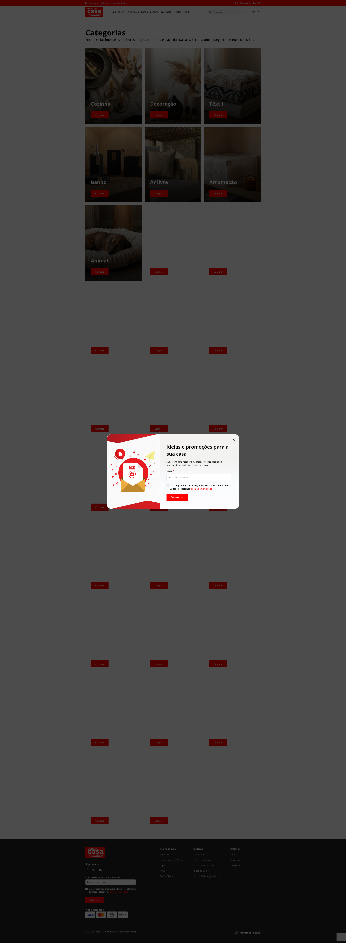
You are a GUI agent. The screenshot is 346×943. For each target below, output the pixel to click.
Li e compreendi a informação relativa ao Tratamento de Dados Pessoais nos (199, 487)
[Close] (234, 440)
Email (169, 470)
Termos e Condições (201, 488)
